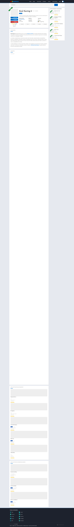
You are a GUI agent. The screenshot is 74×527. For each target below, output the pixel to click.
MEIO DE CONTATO (20, 525)
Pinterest (34, 24)
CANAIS (49, 1)
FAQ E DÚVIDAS (54, 1)
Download (15, 17)
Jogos (22, 9)
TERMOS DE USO (25, 525)
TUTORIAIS (44, 1)
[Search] (56, 5)
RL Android (16, 524)
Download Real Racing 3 (35, 45)
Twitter (28, 24)
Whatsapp (45, 24)
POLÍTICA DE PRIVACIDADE (33, 525)
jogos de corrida (30, 33)
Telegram (39, 24)
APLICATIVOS (39, 1)
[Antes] (11, 53)
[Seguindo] (13, 53)
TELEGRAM (15, 19)
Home (20, 9)
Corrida (25, 9)
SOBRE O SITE (14, 525)
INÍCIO (30, 1)
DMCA (60, 1)
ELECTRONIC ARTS (22, 19)
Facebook (22, 24)
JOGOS (34, 1)
